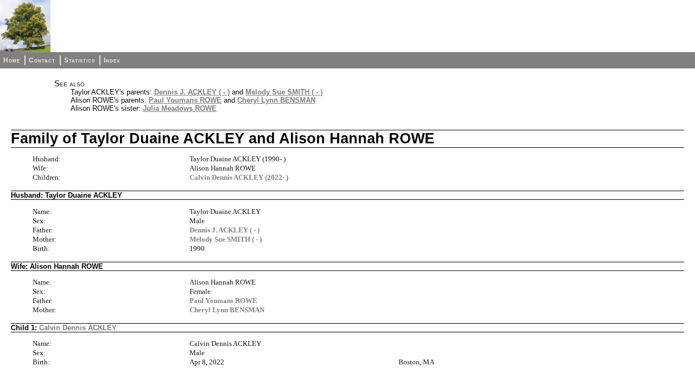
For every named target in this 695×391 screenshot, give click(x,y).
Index (112, 60)
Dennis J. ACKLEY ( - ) (192, 92)
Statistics (79, 60)
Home (11, 60)
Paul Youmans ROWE (185, 100)
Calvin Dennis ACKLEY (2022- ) (238, 177)
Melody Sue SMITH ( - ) (284, 92)
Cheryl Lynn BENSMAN (276, 100)
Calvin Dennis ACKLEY (78, 328)
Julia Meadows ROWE (180, 108)
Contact (42, 60)
